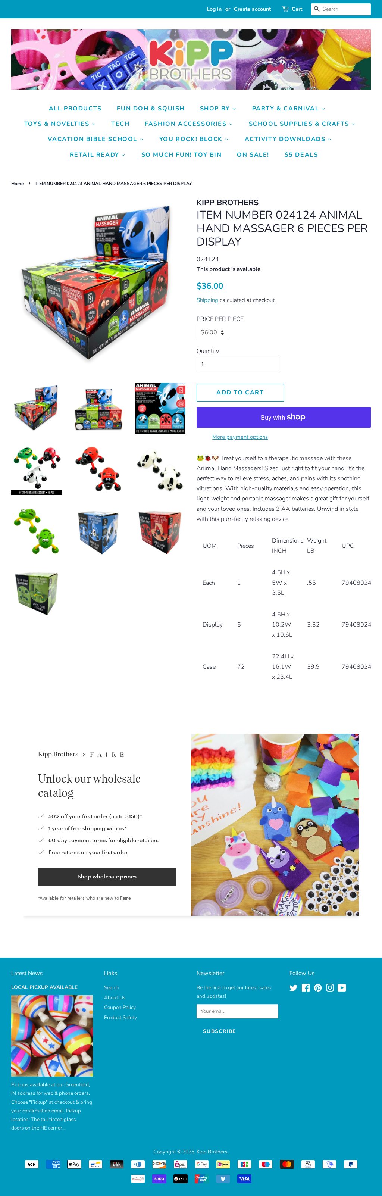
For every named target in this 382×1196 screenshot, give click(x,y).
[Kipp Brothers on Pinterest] (318, 989)
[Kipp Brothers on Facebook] (305, 989)
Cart (297, 9)
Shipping (207, 300)
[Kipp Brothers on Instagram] (330, 989)
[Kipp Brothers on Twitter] (293, 989)
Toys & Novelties (57, 124)
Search (111, 987)
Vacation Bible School (93, 139)
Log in (214, 9)
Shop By (216, 108)
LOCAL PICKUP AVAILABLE (44, 987)
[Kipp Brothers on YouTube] (342, 989)
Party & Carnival (286, 108)
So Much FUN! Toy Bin (181, 155)
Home (17, 184)
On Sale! (253, 155)
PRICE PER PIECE (220, 319)
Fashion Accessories (187, 124)
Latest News (27, 973)
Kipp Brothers (212, 1151)
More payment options (240, 437)
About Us (115, 997)
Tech (120, 124)
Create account (252, 9)
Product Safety (120, 1017)
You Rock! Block (192, 139)
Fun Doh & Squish (151, 108)
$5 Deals (301, 155)
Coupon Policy (120, 1007)
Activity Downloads (286, 139)
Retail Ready (96, 155)
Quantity (208, 351)
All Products (75, 108)
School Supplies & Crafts (300, 124)
